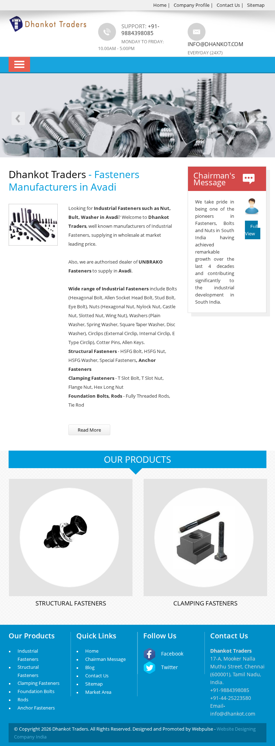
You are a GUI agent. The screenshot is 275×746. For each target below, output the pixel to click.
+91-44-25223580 (230, 698)
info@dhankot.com (215, 44)
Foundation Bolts (36, 691)
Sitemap (256, 5)
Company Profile (191, 5)
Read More (89, 430)
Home (160, 5)
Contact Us (228, 5)
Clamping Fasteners (205, 603)
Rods (23, 699)
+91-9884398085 (229, 690)
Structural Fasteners (70, 603)
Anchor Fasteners (36, 708)
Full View (251, 230)
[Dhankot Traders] (48, 36)
